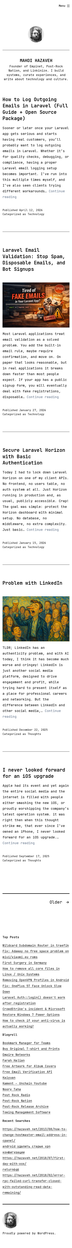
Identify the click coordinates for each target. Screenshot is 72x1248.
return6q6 (11, 1169)
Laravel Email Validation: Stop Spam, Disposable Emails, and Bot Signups (34, 259)
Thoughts (34, 734)
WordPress (46, 1233)
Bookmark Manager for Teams (26, 1043)
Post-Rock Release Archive (26, 1106)
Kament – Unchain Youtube (25, 1083)
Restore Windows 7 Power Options (31, 1015)
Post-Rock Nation (17, 1101)
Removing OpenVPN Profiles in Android (36, 980)
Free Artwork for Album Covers (29, 1066)
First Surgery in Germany (25, 963)
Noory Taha (12, 1089)
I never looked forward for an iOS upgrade (34, 773)
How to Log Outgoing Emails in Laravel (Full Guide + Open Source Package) (35, 109)
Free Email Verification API (27, 1072)
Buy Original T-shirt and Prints (31, 1049)
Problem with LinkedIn (32, 583)
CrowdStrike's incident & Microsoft (34, 1009)
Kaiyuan (9, 1078)
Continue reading (43, 397)
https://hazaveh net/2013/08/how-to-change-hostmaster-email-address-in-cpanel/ (35, 1134)
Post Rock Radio (16, 1095)
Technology (36, 214)
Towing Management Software (26, 1112)
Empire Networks (16, 1055)
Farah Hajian (14, 1060)
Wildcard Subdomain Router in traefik (36, 945)
